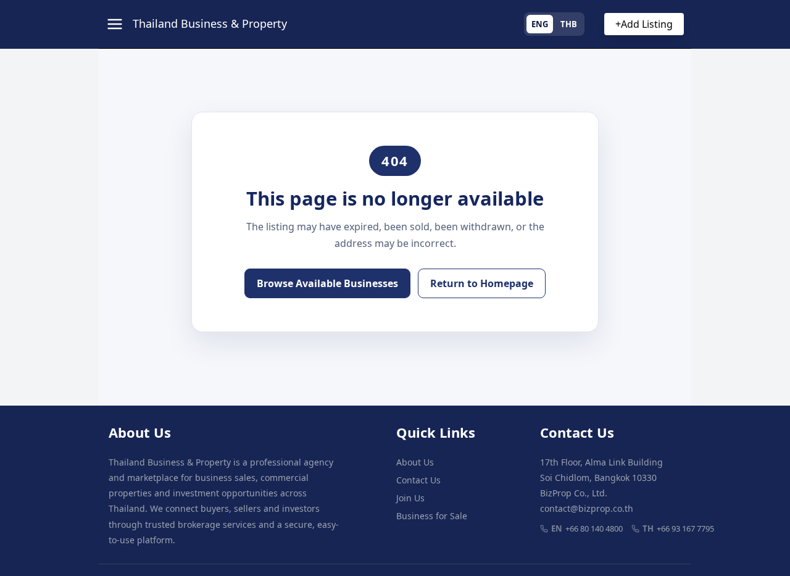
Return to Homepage (481, 283)
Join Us (410, 498)
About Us (415, 462)
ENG (539, 24)
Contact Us (418, 480)
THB (568, 24)
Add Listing (644, 24)
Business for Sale (431, 516)
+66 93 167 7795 (678, 528)
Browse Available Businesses (327, 283)
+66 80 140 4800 (587, 528)
